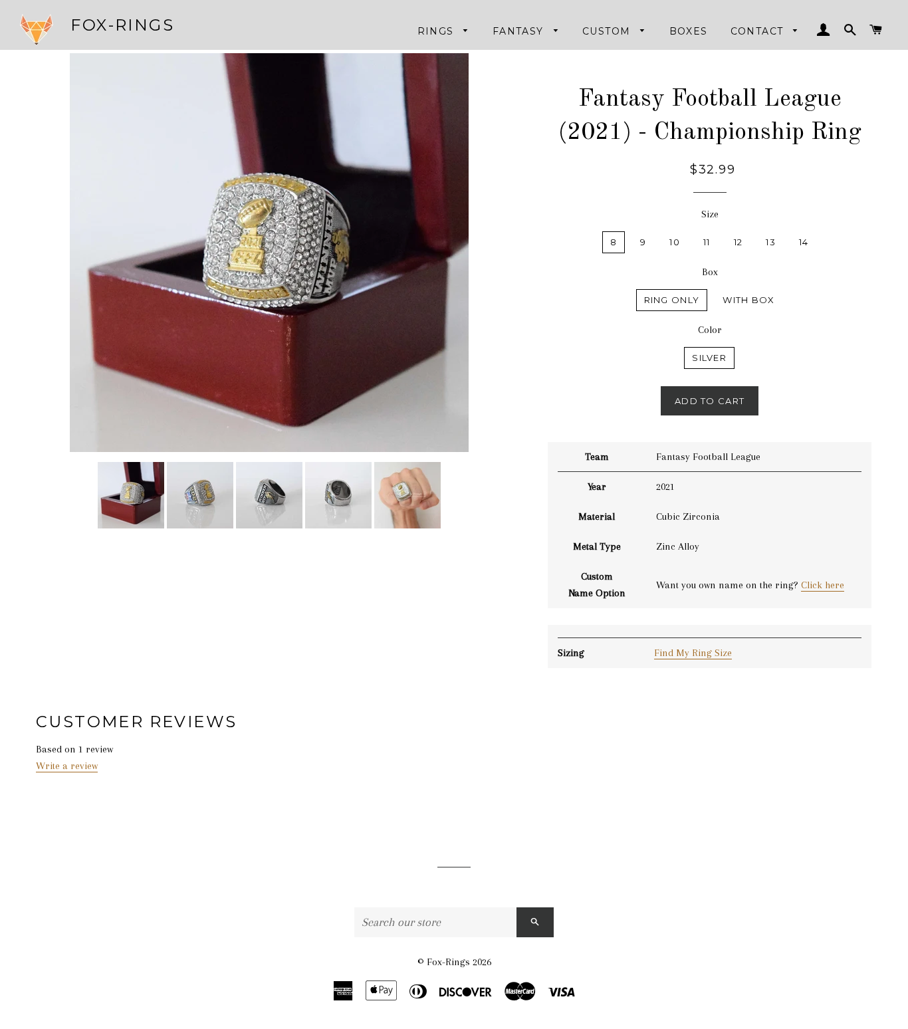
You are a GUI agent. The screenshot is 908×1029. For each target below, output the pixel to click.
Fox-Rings (122, 25)
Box (710, 272)
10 (674, 242)
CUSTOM (608, 31)
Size (710, 214)
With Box (748, 299)
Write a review (67, 766)
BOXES (688, 31)
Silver (709, 357)
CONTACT (759, 31)
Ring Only (672, 299)
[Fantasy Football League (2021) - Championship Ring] (131, 495)
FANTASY (520, 31)
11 (707, 242)
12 (738, 242)
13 (771, 242)
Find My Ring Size (693, 653)
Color (710, 330)
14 (804, 242)
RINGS (437, 31)
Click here (822, 585)
